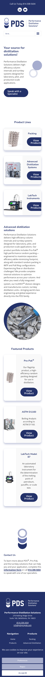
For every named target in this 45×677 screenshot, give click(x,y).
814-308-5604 (29, 3)
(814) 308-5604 (22, 622)
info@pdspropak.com (23, 625)
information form (12, 570)
